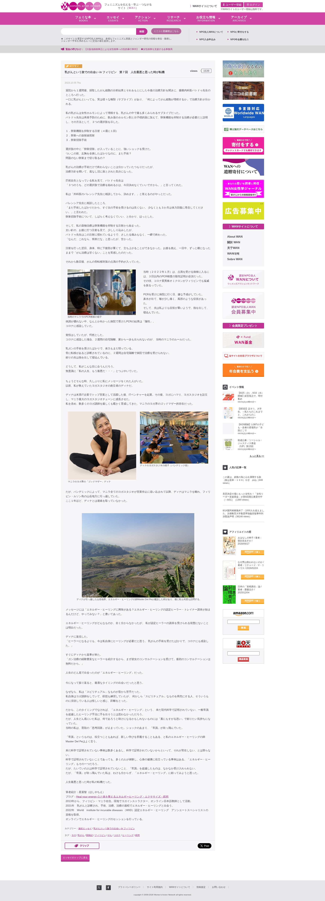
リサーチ (174, 19)
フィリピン (100, 835)
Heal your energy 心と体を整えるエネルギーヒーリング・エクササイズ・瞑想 (122, 796)
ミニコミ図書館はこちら (166, 31)
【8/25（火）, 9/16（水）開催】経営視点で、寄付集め (251, 396)
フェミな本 (83, 19)
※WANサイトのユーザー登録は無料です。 (242, 9)
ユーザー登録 (233, 4)
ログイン (254, 4)
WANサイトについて (205, 6)
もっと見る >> (257, 456)
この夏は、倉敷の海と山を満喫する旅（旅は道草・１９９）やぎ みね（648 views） (243, 480)
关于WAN (233, 247)
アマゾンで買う (252, 552)
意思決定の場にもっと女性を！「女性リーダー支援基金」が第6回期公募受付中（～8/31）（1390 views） (243, 496)
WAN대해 (233, 253)
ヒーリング (128, 835)
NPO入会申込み (207, 39)
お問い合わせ (219, 887)
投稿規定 (201, 887)
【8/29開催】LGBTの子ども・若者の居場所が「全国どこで (251, 427)
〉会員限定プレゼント (243, 325)
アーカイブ (239, 19)
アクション (143, 19)
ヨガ (73, 835)
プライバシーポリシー (129, 887)
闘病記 (89, 835)
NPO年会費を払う (239, 39)
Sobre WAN (234, 259)
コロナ (117, 835)
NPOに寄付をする (239, 32)
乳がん (81, 835)
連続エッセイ (85, 828)
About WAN (235, 236)
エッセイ (113, 19)
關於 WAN (233, 242)
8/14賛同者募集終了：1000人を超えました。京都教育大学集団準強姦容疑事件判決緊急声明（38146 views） (243, 513)
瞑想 (137, 835)
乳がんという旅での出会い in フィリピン (114, 828)
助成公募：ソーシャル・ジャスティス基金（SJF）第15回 (250, 443)
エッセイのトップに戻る (75, 857)
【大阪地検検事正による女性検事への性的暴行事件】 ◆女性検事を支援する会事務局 (128, 49)
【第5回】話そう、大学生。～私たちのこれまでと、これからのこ (250, 411)
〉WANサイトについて (243, 226)
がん (110, 835)
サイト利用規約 (155, 887)
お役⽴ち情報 (206, 19)
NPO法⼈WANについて (211, 32)
